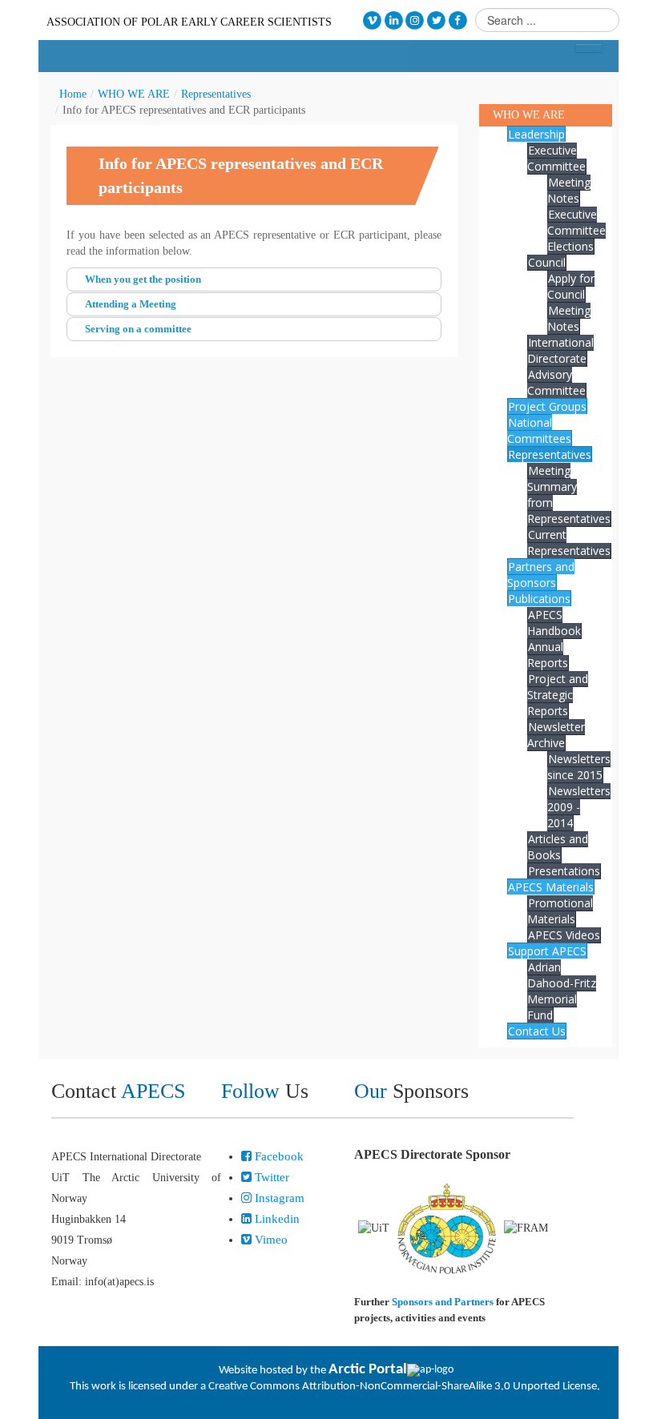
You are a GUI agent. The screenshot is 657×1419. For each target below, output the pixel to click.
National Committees (539, 430)
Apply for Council (571, 286)
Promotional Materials (560, 911)
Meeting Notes (568, 190)
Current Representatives (569, 542)
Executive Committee (556, 158)
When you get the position (143, 279)
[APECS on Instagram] (415, 20)
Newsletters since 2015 (579, 766)
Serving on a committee (138, 329)
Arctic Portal (367, 1369)
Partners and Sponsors (540, 574)
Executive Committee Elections (576, 230)
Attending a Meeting (130, 304)
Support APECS (547, 951)
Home (73, 94)
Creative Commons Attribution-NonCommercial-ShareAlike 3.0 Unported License (402, 1387)
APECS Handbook (554, 622)
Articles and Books (557, 846)
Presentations (564, 870)
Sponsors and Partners (443, 1302)
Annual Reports (547, 654)
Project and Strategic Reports (557, 694)
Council (547, 262)
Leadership (536, 134)
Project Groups (547, 406)
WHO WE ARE (134, 94)
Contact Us (537, 1031)
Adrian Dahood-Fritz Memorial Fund (561, 991)
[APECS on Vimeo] (372, 20)
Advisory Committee (556, 382)
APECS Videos (564, 935)
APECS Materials (551, 886)
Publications (539, 598)
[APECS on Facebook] (458, 20)
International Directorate (560, 350)
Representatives (216, 94)
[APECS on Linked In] (394, 20)
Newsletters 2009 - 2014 (579, 806)
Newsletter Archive (556, 734)
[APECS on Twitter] (436, 20)
